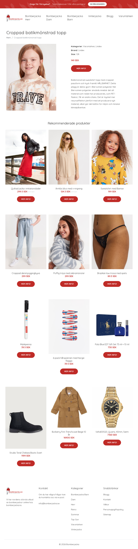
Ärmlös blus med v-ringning (69, 188)
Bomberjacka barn (75, 18)
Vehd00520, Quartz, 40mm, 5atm (112, 431)
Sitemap (107, 514)
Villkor (106, 504)
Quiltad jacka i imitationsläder (26, 188)
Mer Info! (81, 68)
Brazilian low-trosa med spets (112, 273)
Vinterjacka (94, 16)
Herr (73, 504)
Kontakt (107, 499)
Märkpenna (25, 344)
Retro (73, 509)
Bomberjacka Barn (80, 494)
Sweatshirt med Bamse (112, 188)
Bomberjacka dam (54, 18)
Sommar (75, 514)
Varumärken (126, 16)
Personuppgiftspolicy (113, 509)
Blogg (110, 16)
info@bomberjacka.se (49, 503)
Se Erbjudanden (97, 4)
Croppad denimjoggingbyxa (26, 273)
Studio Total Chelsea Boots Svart (26, 452)
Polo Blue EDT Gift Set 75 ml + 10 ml (112, 344)
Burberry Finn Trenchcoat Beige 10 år (69, 433)
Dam (73, 499)
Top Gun (75, 519)
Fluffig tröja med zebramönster (69, 273)
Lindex (99, 46)
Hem (8, 37)
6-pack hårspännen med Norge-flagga (69, 359)
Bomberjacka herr (33, 18)
